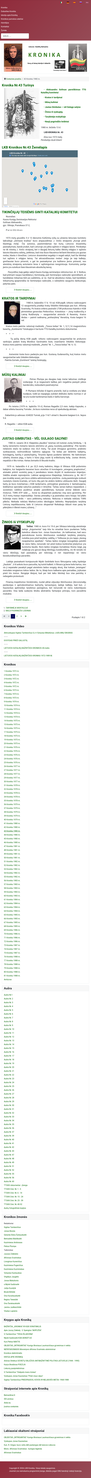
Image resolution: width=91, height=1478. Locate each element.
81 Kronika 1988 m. (12, 976)
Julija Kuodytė (10, 1288)
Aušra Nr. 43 (9, 1151)
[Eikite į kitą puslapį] (21, 616)
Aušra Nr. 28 (9, 1098)
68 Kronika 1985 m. (12, 926)
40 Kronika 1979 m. (12, 819)
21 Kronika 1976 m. (12, 747)
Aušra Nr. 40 (9, 1139)
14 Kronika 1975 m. (12, 720)
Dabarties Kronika (8, 11)
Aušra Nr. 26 (9, 1090)
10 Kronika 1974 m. (12, 705)
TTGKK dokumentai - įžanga (15, 1185)
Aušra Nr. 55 (9, 1174)
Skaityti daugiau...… (23, 290)
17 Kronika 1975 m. (12, 732)
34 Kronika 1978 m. (12, 797)
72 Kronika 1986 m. (12, 941)
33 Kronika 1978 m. (12, 793)
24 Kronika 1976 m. (12, 759)
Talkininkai (8, 1250)
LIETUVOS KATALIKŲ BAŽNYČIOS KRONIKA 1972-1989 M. (28, 656)
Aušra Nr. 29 (9, 1101)
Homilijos (5, 23)
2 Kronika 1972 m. (11, 675)
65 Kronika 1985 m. (12, 915)
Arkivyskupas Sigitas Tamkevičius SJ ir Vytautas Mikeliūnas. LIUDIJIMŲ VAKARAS (38, 633)
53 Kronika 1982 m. (12, 869)
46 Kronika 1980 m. (12, 842)
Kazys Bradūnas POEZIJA (14, 1364)
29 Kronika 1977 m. (12, 778)
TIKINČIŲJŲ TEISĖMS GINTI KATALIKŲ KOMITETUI (39, 212)
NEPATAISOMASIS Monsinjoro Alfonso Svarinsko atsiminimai (29, 1349)
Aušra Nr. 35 (9, 1124)
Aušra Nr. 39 (9, 1136)
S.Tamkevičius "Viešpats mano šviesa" (20, 1372)
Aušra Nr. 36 (9, 1128)
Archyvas (8, 979)
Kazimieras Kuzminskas (14, 1269)
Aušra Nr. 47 (9, 1155)
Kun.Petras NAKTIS (12, 1342)
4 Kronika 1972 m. (11, 682)
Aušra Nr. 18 (9, 1059)
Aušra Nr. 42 (9, 1147)
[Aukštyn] (87, 1473)
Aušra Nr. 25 (9, 1086)
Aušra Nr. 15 (9, 1048)
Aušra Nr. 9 (8, 1025)
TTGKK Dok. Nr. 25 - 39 (13, 1200)
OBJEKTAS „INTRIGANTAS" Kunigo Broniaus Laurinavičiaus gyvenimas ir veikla (37, 1345)
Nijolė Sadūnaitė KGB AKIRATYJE (18, 1338)
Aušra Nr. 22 (9, 1075)
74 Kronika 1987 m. (12, 949)
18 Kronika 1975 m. (12, 736)
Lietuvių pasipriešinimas (14, 1368)
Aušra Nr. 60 (9, 1181)
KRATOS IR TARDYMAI (18, 298)
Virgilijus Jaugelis (11, 1277)
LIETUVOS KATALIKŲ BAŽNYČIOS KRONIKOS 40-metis (26, 648)
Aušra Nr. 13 (9, 1040)
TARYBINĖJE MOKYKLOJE (17, 608)
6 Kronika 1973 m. (11, 690)
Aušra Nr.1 (8, 995)
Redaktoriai (8, 1223)
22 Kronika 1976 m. (12, 751)
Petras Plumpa (10, 1246)
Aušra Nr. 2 (8, 999)
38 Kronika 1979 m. (12, 812)
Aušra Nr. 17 (9, 1056)
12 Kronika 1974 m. (12, 713)
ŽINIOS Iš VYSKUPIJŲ (18, 522)
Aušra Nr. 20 (9, 1067)
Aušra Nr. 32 (9, 1113)
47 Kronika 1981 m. (12, 846)
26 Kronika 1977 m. (12, 766)
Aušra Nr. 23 (9, 1079)
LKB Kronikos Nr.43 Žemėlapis (24, 147)
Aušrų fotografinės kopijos (15, 1208)
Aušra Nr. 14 (9, 1044)
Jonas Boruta (9, 1231)
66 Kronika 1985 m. (12, 918)
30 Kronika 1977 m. (12, 781)
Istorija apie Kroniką (9, 15)
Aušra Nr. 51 (9, 1166)
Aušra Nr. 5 (8, 1010)
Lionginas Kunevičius (13, 1261)
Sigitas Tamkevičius (12, 1227)
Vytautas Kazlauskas (13, 1273)
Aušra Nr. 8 (8, 1021)
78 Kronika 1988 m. (12, 964)
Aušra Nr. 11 (9, 1033)
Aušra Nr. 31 (9, 1109)
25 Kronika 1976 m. (12, 762)
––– (6, 636)
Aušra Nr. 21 (9, 1071)
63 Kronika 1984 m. (12, 907)
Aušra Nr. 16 (9, 1052)
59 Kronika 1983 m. (12, 892)
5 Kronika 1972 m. (11, 686)
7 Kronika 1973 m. (11, 694)
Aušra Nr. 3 (8, 1002)
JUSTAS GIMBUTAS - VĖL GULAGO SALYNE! (34, 438)
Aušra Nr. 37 (9, 1132)
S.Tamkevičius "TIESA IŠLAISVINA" (18, 1334)
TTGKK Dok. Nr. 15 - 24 (13, 1197)
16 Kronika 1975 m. (12, 728)
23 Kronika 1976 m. (12, 755)
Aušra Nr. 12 (9, 1037)
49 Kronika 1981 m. (12, 854)
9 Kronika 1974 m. (11, 701)
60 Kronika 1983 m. (12, 896)
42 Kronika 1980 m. (12, 827)
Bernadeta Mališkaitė (13, 1239)
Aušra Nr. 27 (9, 1094)
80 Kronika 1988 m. (12, 972)
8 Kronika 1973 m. (11, 698)
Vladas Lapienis (10, 1311)
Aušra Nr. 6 (8, 1014)
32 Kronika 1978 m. (12, 789)
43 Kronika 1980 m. (12, 831)
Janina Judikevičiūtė (12, 1307)
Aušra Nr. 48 (9, 1158)
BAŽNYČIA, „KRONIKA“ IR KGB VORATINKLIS (22, 1326)
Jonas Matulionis (11, 1280)
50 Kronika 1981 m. (12, 858)
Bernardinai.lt (9, 1395)
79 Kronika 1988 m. (12, 968)
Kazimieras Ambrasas (13, 1242)
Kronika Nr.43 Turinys (18, 85)
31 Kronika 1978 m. (12, 785)
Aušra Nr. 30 (9, 1105)
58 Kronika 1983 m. (12, 888)
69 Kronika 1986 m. (12, 930)
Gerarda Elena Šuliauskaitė (15, 1235)
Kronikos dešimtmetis (13, 1353)
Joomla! (12, 1471)
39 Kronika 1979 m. (12, 816)
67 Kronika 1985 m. (12, 922)
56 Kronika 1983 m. (12, 880)
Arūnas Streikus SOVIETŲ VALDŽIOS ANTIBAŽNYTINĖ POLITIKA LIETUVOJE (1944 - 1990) (41, 1361)
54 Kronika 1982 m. (12, 873)
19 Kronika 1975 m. (12, 740)
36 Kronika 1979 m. (12, 804)
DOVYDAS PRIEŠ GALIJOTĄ (15, 640)
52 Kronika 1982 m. (12, 865)
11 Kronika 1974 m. (12, 709)
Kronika (4, 7)
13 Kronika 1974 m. (12, 717)
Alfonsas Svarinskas (12, 1258)
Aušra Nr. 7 (8, 1018)
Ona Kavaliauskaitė (12, 1296)
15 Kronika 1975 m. (12, 724)
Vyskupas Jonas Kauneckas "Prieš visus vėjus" (23, 1376)
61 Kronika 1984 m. (12, 899)
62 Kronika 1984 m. (12, 903)
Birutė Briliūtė (9, 1292)
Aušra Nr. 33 (9, 1117)
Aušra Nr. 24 (9, 1082)
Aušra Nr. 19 (9, 1063)
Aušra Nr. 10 (9, 1029)
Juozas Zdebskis (11, 1254)
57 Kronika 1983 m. (12, 884)
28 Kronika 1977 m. (12, 774)
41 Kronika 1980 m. (12, 823)
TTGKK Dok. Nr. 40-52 (13, 1204)
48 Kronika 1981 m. (12, 850)
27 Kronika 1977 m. (12, 770)
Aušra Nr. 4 (8, 1006)
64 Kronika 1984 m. (12, 911)
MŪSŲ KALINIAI (14, 375)
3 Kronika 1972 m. (11, 679)
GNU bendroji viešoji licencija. (69, 1471)
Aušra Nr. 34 (9, 1120)
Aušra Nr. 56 (9, 1177)
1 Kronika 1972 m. (11, 671)
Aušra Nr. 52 (9, 1170)
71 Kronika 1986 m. (12, 938)
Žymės (4, 30)
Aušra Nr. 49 (9, 1162)
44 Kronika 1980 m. (12, 835)
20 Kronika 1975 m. (12, 743)
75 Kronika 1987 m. (12, 953)
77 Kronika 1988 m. (12, 960)
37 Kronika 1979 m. (12, 808)
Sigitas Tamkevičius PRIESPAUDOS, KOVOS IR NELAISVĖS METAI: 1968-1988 (36, 1380)
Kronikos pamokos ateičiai (12, 19)
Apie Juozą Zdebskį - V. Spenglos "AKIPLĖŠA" (22, 1330)
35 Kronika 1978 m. (12, 800)
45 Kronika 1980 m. (12, 839)
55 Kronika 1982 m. (12, 877)
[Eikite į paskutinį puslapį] (25, 616)
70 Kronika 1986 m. (12, 934)
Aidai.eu (7, 1403)
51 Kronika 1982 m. (12, 861)
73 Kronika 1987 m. (12, 945)
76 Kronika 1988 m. (12, 957)
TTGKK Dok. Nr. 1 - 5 (12, 1189)
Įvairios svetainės (11, 1406)
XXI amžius (8, 1399)
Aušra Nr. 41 (9, 1143)
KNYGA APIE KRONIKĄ (13, 1357)
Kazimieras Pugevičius (13, 1265)
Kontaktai (5, 26)
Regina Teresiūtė (11, 1299)
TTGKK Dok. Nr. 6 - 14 (13, 1193)
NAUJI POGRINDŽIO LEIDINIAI (18, 611)
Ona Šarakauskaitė (12, 1303)
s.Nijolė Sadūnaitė (11, 1284)
